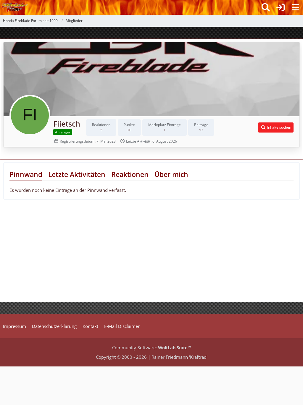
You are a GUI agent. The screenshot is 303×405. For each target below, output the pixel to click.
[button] (276, 127)
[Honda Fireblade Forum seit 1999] (15, 7)
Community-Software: (151, 347)
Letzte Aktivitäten (76, 174)
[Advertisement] (49, 252)
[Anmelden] (280, 7)
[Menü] (295, 7)
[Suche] (266, 7)
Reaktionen (130, 174)
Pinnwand (25, 174)
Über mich (171, 174)
